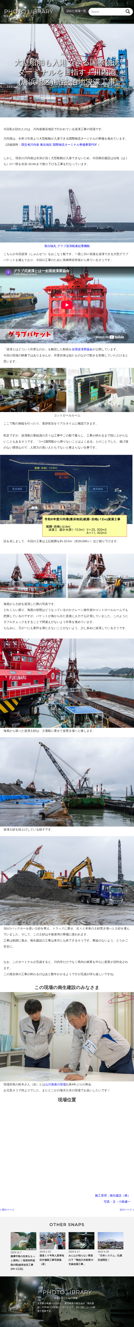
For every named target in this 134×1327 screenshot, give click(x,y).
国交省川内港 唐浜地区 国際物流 (43, 144)
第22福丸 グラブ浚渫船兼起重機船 (67, 246)
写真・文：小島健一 (117, 1201)
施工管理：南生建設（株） (113, 1195)
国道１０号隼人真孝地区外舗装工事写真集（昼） (52, 1259)
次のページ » (127, 1209)
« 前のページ (7, 1209)
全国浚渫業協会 (82, 349)
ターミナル (72, 144)
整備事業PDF (88, 144)
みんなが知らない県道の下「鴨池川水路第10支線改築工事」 (81, 1259)
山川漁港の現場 (55, 1084)
